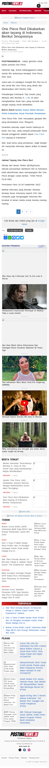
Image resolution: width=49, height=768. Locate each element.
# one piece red (15, 230)
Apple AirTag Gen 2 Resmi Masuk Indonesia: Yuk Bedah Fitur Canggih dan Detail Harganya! (32, 699)
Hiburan (37, 11)
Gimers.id (20, 744)
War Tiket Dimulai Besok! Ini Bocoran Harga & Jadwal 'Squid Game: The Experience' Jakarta (17, 562)
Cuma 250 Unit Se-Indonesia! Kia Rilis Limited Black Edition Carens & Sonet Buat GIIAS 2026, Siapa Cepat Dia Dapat (33, 648)
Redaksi (24, 758)
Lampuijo (7, 741)
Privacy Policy (14, 758)
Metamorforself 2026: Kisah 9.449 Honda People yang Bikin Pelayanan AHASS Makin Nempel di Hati (33, 666)
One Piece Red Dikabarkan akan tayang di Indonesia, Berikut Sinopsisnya (16, 500)
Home (5, 23)
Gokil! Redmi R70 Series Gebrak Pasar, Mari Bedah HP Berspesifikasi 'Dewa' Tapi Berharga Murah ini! (32, 683)
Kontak (4, 758)
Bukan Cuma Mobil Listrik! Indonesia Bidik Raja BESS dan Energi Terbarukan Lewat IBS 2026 (24, 630)
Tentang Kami (34, 758)
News (4, 11)
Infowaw (14, 741)
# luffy (29, 230)
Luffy (28, 98)
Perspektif (22, 741)
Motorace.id (28, 744)
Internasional (25, 11)
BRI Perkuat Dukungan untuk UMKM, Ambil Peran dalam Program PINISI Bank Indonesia (32, 716)
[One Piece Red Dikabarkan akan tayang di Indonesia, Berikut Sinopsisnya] (39, 501)
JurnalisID (40, 741)
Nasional (13, 11)
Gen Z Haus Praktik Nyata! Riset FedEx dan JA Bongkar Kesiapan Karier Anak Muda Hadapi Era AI (23, 620)
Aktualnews (31, 741)
